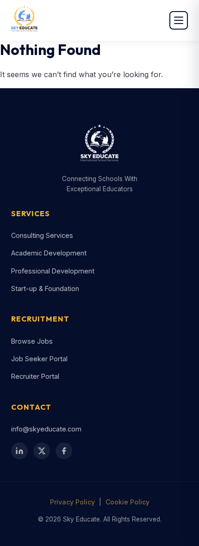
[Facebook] (64, 451)
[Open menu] (178, 20)
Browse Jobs (32, 341)
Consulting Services (42, 235)
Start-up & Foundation (45, 288)
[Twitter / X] (41, 451)
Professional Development (52, 271)
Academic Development (49, 253)
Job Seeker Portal (39, 359)
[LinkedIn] (19, 451)
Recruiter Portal (35, 376)
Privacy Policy (72, 502)
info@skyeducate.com (46, 429)
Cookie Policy (127, 502)
